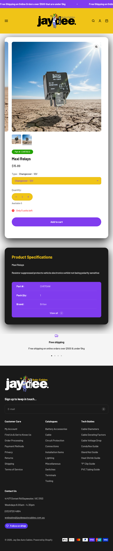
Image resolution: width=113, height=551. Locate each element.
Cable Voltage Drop (91, 440)
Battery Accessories (56, 428)
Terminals (50, 475)
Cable (48, 434)
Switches (50, 469)
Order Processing (14, 440)
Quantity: (17, 189)
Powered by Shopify (42, 539)
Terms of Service (14, 469)
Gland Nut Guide (89, 452)
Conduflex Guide (89, 446)
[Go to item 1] (16, 140)
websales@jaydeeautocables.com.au (25, 517)
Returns (9, 457)
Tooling (49, 480)
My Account (11, 428)
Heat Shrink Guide (90, 457)
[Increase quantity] (28, 196)
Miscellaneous (52, 463)
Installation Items (54, 452)
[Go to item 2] (27, 140)
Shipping (9, 463)
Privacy (9, 452)
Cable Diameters (90, 428)
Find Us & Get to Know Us (18, 434)
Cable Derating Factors (93, 434)
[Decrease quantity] (16, 196)
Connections (52, 446)
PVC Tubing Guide (90, 469)
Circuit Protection (54, 440)
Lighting (49, 457)
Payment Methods (14, 446)
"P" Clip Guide (88, 463)
